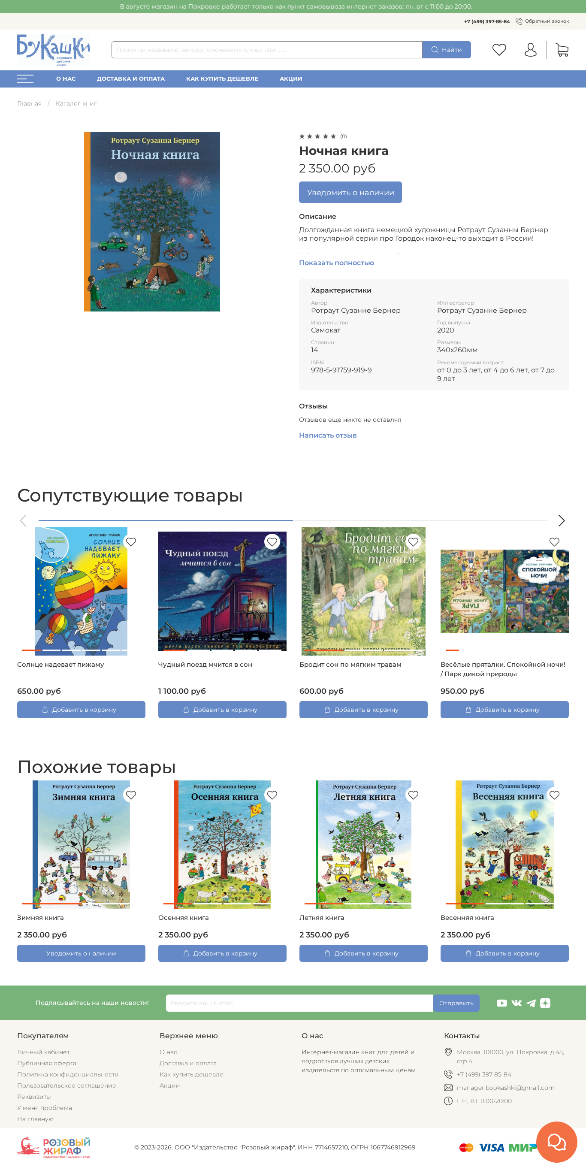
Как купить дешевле (222, 79)
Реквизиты (34, 1096)
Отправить (456, 1003)
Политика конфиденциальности (68, 1074)
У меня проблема (44, 1108)
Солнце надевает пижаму (60, 664)
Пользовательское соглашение (66, 1085)
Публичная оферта (46, 1063)
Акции (291, 79)
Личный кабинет (43, 1052)
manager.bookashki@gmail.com (506, 1087)
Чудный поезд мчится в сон (205, 664)
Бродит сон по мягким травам (350, 664)
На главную (35, 1119)
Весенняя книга (467, 918)
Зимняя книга (40, 918)
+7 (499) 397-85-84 (487, 21)
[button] (23, 520)
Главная (29, 103)
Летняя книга (321, 918)
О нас (66, 79)
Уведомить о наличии (350, 192)
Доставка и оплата (131, 79)
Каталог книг (76, 103)
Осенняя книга (183, 918)
